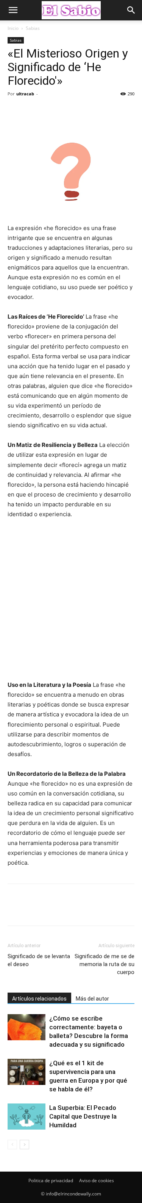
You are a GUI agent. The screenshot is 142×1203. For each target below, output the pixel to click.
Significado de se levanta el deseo (39, 960)
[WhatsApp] (67, 110)
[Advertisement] (71, 603)
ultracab (25, 93)
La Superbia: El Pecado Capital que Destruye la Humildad (83, 1116)
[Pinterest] (50, 110)
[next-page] (24, 1144)
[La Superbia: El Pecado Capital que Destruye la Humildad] (26, 1116)
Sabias (33, 28)
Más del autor (92, 999)
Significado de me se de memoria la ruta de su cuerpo (104, 964)
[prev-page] (12, 1144)
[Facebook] (15, 110)
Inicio (13, 28)
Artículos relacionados (39, 999)
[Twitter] (32, 110)
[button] (13, 10)
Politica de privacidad (50, 1180)
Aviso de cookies (96, 1180)
